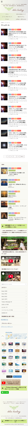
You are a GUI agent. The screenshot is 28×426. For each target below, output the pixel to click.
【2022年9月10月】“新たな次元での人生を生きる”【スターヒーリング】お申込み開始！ (17, 71)
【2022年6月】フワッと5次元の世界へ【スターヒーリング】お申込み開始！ (17, 84)
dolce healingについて (21, 14)
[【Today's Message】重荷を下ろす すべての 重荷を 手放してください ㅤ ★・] (4, 371)
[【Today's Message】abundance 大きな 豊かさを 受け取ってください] (24, 371)
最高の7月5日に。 (12, 196)
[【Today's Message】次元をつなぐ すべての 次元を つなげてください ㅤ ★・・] (11, 358)
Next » (22, 156)
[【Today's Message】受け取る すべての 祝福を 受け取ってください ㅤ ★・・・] (11, 344)
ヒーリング (21, 37)
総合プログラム (21, 16)
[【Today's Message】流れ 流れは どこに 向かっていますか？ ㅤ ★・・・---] (17, 358)
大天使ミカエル (13, 38)
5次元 (17, 36)
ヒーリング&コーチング (7, 16)
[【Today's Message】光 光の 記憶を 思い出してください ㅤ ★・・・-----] (24, 358)
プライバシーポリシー (7, 326)
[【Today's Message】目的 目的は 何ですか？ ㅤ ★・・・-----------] (11, 371)
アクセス (7, 19)
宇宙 (17, 38)
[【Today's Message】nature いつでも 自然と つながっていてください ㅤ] (24, 365)
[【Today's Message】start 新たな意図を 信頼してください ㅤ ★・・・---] (17, 344)
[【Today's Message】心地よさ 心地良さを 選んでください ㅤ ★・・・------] (4, 365)
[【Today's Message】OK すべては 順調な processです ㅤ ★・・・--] (4, 344)
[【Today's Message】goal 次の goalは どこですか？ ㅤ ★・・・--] (17, 371)
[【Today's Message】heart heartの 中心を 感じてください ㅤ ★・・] (17, 351)
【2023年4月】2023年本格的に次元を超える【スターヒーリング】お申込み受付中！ (17, 33)
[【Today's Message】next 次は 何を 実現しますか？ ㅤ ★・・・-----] (4, 358)
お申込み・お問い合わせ (21, 19)
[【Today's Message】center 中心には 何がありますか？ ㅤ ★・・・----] (11, 351)
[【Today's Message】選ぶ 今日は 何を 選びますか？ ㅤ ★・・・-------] (24, 344)
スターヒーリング (15, 37)
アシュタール (21, 36)
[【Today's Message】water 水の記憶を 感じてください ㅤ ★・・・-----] (4, 351)
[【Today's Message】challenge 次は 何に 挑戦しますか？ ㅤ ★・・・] (17, 365)
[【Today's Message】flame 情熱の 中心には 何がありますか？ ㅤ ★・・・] (24, 351)
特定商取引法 (4, 319)
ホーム (7, 14)
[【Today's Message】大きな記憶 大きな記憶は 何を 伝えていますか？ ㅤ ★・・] (11, 365)
